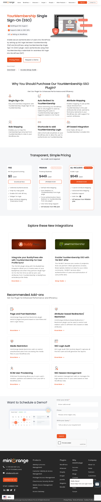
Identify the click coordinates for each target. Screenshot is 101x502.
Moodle (62, 487)
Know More (15, 281)
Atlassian (35, 2)
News (90, 468)
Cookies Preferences (90, 500)
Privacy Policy (68, 500)
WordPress (26, 2)
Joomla (62, 479)
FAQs (74, 488)
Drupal (44, 2)
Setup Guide (59, 281)
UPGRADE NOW (50, 182)
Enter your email (63, 400)
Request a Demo (31, 60)
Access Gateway (38, 491)
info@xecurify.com (12, 473)
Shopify (51, 2)
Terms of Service (78, 500)
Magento (63, 483)
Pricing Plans (14, 60)
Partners (91, 472)
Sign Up (82, 2)
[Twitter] (11, 490)
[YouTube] (7, 490)
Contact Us (92, 2)
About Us (91, 464)
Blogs (74, 474)
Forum (74, 491)
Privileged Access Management (44, 477)
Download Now (19, 182)
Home (19, 2)
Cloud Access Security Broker (43, 481)
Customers (92, 476)
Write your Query (63, 421)
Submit (61, 436)
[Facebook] (14, 490)
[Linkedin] (4, 490)
